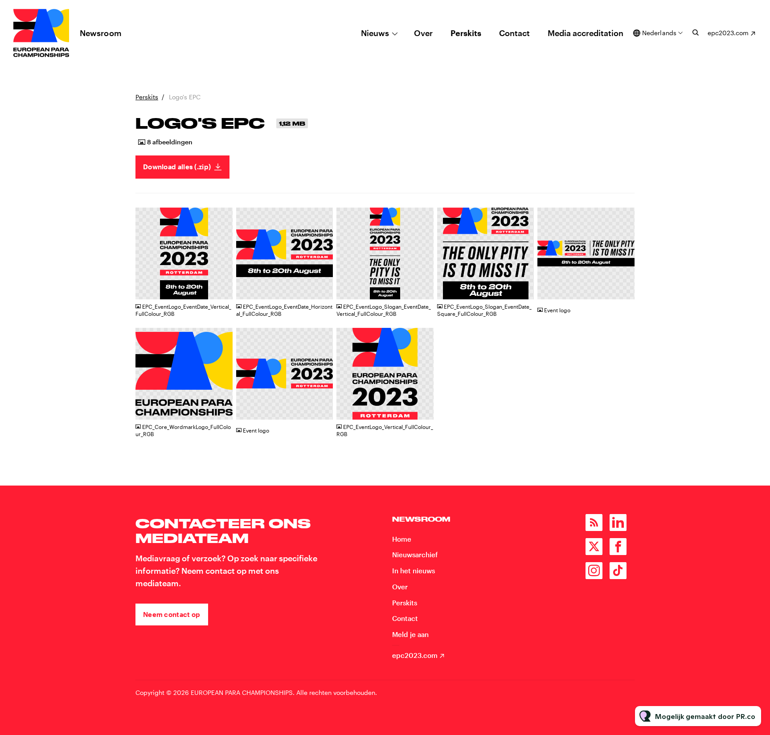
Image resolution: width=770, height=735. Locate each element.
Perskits (466, 33)
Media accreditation (585, 33)
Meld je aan (410, 634)
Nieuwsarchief (415, 555)
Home (401, 539)
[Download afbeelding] (221, 289)
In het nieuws (413, 571)
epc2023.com (728, 33)
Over (423, 33)
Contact (514, 33)
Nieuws (375, 33)
